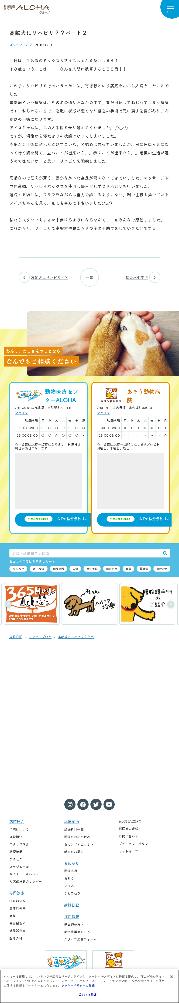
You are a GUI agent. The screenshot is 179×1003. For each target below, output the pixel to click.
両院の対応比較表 (77, 836)
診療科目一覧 (74, 829)
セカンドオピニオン (78, 844)
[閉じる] (171, 977)
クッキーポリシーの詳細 (78, 985)
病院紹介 (16, 821)
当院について (19, 829)
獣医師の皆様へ (130, 828)
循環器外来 (17, 930)
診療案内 (71, 821)
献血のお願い (74, 851)
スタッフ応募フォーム (80, 939)
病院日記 (15, 636)
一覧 (89, 277)
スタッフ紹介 (19, 844)
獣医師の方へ (74, 924)
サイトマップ (128, 851)
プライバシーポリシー (135, 843)
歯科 (12, 915)
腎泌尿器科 (17, 923)
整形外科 (15, 938)
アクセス (21, 413)
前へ (8, 604)
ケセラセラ (72, 893)
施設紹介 (15, 836)
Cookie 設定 (88, 994)
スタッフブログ (20, 44)
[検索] (165, 553)
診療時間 (15, 851)
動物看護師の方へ (77, 931)
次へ (170, 604)
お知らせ (71, 863)
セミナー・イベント (24, 874)
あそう (69, 878)
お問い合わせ (128, 836)
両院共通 (70, 870)
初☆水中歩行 (137, 277)
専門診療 (16, 893)
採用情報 (71, 916)
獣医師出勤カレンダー (25, 881)
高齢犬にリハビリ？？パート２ (80, 636)
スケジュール (19, 866)
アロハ (69, 886)
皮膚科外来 (17, 908)
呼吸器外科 (17, 900)
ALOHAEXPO (130, 821)
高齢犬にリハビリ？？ (49, 277)
